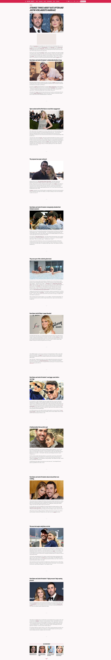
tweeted (40, 355)
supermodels (36, 45)
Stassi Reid (31, 12)
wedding (54, 511)
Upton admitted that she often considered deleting (41, 289)
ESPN (54, 550)
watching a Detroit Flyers (38, 93)
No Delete (38, 285)
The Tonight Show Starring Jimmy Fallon (44, 181)
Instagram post (33, 603)
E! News (41, 137)
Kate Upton (52, 47)
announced (35, 602)
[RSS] (79, 1)
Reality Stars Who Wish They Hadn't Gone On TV (33, 654)
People (37, 92)
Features (57, 1)
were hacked (48, 283)
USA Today (42, 292)
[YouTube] (68, 1)
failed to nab (32, 362)
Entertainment (49, 1)
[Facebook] (66, 1)
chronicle (54, 82)
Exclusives (41, 1)
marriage (57, 57)
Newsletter (83, 1)
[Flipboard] (74, 1)
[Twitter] (71, 1)
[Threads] (76, 1)
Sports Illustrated (44, 47)
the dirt (37, 619)
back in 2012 (42, 48)
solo (40, 143)
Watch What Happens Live (40, 236)
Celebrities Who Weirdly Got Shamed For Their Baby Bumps (50, 654)
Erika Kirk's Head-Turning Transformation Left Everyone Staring (59, 655)
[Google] (77, 1)
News (37, 1)
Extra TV (37, 620)
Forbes (33, 56)
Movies (31, 5)
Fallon (56, 183)
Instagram (61, 278)
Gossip (45, 1)
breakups (42, 52)
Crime (54, 1)
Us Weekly (36, 86)
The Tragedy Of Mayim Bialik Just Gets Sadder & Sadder (42, 654)
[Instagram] (69, 1)
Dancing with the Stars (52, 86)
